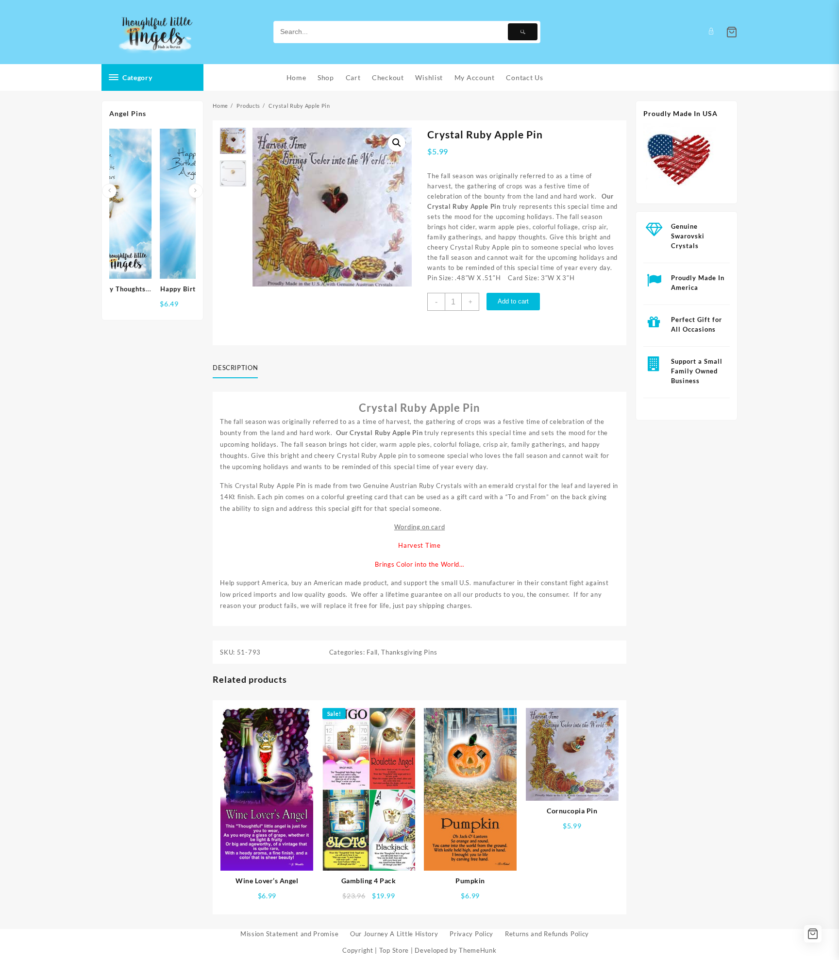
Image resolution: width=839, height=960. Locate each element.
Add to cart (513, 301)
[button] (396, 143)
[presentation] (109, 191)
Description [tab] (235, 367)
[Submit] (522, 31)
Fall (372, 652)
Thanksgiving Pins (409, 652)
